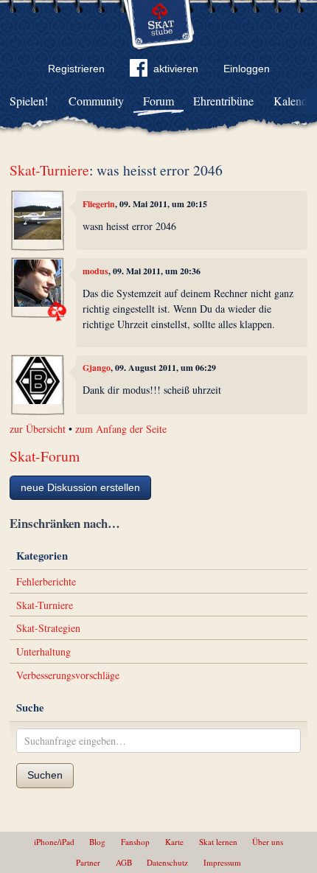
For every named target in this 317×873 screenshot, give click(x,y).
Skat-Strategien (48, 628)
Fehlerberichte (46, 581)
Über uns (267, 841)
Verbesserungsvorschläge (67, 675)
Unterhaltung (43, 651)
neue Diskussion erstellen (80, 487)
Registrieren (76, 68)
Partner (88, 862)
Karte (174, 841)
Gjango (97, 367)
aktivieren (175, 68)
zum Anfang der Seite (121, 429)
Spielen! (29, 100)
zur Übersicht (38, 429)
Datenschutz (167, 862)
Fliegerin (99, 204)
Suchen (45, 775)
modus (95, 271)
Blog (97, 841)
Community (96, 100)
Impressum (222, 862)
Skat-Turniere (49, 170)
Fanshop (135, 841)
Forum (158, 100)
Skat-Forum (45, 456)
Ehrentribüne (223, 100)
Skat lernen (218, 841)
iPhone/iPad (54, 841)
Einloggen (246, 68)
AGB (124, 862)
